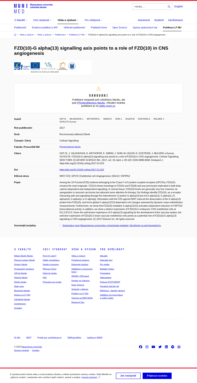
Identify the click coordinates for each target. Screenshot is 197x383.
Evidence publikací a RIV (45, 27)
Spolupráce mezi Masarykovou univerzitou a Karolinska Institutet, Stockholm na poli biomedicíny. (111, 225)
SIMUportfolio (74, 338)
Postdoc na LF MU (79, 293)
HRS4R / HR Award (80, 276)
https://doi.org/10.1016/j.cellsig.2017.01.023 (82, 169)
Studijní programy (51, 264)
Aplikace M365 (94, 338)
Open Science (119, 27)
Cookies (35, 350)
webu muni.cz (107, 105)
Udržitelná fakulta (22, 299)
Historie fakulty (21, 277)
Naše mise (19, 286)
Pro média (104, 264)
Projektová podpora (80, 260)
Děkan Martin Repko (23, 256)
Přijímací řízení (49, 269)
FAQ (45, 277)
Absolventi (144, 20)
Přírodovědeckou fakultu (91, 102)
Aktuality (104, 256)
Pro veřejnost (112, 249)
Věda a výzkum (83, 249)
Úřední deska (20, 282)
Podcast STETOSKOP (110, 282)
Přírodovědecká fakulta (70, 147)
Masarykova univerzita (31, 347)
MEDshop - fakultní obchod (112, 290)
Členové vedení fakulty (24, 260)
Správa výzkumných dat (145, 27)
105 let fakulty (20, 273)
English (178, 6)
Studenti (159, 20)
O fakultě (22, 249)
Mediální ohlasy (107, 269)
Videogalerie (105, 277)
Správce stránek (21, 350)
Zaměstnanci (175, 20)
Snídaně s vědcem (79, 289)
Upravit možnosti (89, 377)
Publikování (20, 27)
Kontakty (18, 308)
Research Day (77, 302)
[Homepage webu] (33, 8)
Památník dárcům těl (109, 286)
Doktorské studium (79, 264)
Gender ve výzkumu (80, 280)
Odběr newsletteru (51, 260)
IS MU (17, 338)
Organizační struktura (24, 269)
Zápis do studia (50, 273)
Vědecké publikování (74, 27)
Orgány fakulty (20, 264)
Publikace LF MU (172, 27)
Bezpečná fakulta (22, 290)
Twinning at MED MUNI (82, 298)
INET (29, 338)
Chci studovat (55, 249)
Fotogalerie (105, 273)
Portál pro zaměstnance (49, 338)
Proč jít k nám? (49, 256)
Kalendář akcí (106, 260)
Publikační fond (99, 27)
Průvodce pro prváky (52, 282)
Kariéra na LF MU (22, 295)
